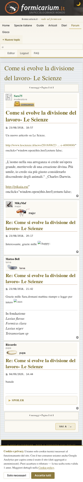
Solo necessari (16, 475)
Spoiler (18, 400)
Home (6, 25)
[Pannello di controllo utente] (2, 53)
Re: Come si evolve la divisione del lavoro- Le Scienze (41, 225)
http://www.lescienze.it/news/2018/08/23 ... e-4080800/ (40, 145)
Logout (24, 53)
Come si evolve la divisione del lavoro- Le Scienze (39, 73)
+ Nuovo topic (11, 39)
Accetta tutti (43, 475)
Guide (40, 25)
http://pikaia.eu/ (17, 186)
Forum (75, 25)
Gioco (5, 32)
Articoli (52, 25)
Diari (64, 25)
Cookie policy (46, 467)
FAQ (36, 53)
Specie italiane (23, 25)
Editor (11, 53)
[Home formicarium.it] (41, 8)
